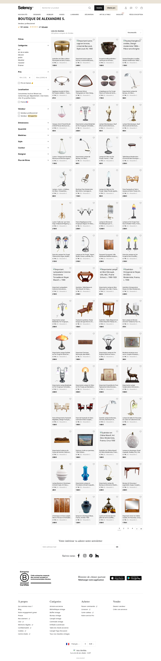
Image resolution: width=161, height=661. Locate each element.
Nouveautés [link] (22, 14)
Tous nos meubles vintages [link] (60, 634)
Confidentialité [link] (24, 628)
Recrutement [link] (24, 619)
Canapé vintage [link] (55, 619)
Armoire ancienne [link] (56, 606)
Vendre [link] (99, 8)
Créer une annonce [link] (120, 609)
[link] (25, 8)
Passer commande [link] (89, 606)
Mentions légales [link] (25, 625)
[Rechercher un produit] (89, 7)
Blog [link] (19, 609)
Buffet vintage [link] (55, 612)
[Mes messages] (131, 8)
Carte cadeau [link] (87, 612)
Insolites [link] (119, 13)
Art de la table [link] (105, 14)
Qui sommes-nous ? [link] (25, 606)
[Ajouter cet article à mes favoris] (70, 39)
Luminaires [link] (74, 14)
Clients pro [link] (111, 8)
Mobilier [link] (50, 14)
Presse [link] (20, 615)
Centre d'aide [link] (24, 634)
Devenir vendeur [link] (119, 606)
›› (141, 528)
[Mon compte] (126, 8)
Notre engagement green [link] (27, 612)
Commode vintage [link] (56, 622)
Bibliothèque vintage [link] (57, 609)
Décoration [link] (89, 14)
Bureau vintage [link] (55, 615)
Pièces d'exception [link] (136, 14)
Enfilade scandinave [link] (57, 625)
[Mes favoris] (136, 8)
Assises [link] (61, 14)
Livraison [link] (86, 609)
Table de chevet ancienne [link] (59, 628)
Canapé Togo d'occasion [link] (58, 631)
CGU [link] (21, 622)
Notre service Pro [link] (87, 615)
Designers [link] (37, 14)
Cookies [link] (22, 631)
